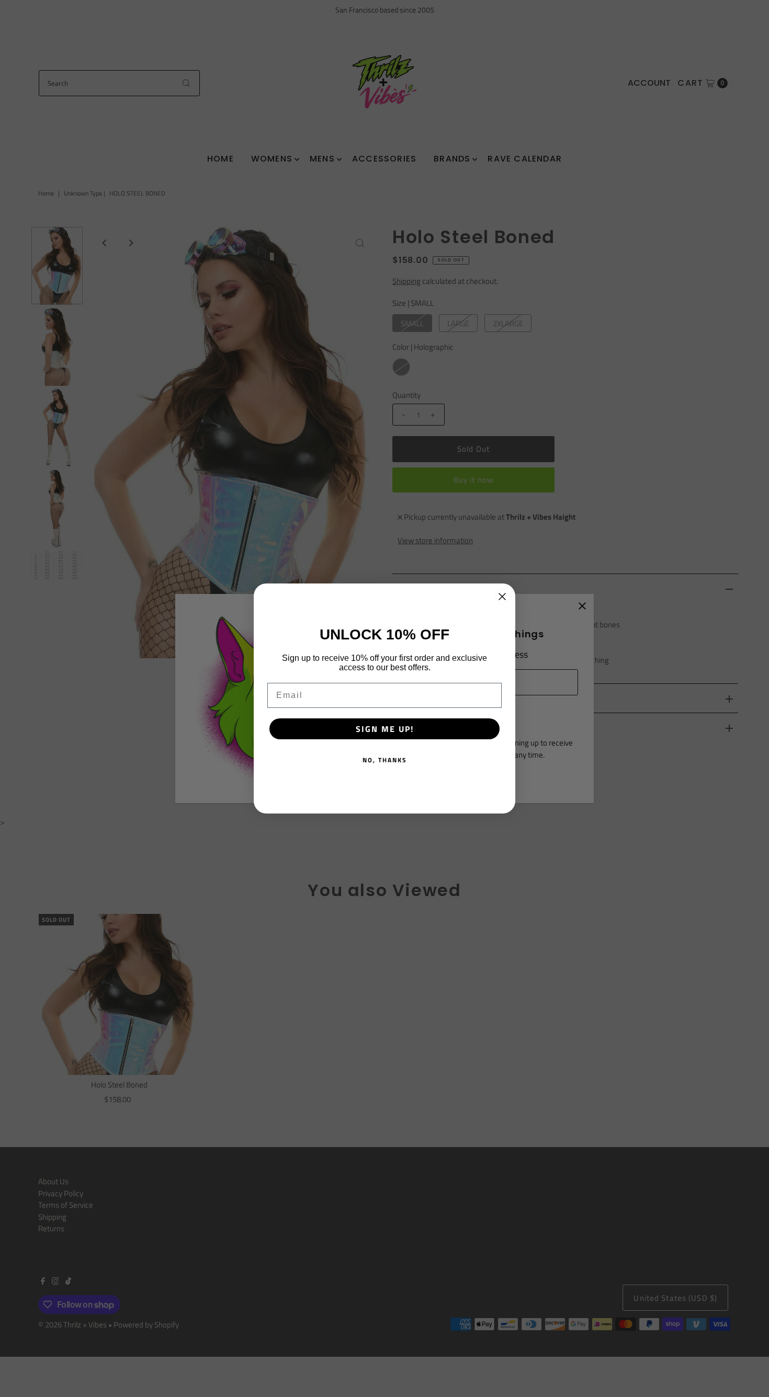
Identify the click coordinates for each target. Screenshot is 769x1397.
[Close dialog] (502, 596)
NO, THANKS (385, 760)
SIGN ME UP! (385, 729)
